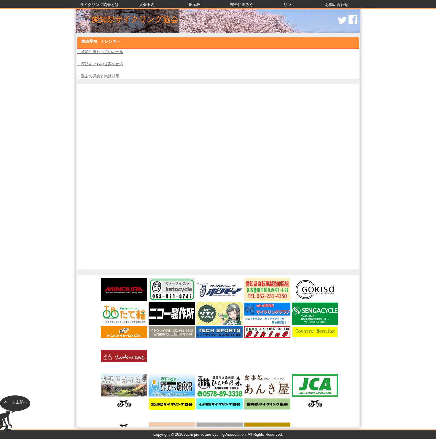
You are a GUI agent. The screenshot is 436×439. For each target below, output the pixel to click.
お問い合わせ (336, 4)
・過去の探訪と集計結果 (98, 76)
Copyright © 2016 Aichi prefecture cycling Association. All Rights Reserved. (218, 434)
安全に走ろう (241, 4)
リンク (289, 4)
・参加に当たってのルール (100, 52)
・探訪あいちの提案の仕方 (100, 64)
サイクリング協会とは (99, 4)
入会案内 (147, 4)
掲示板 (194, 4)
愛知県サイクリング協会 (135, 19)
